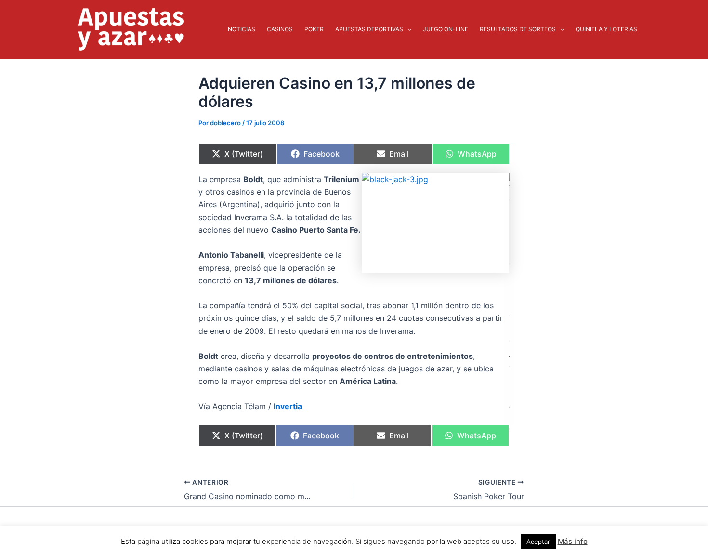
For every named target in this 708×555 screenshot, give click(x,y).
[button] (407, 29)
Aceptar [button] (538, 541)
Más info (573, 541)
